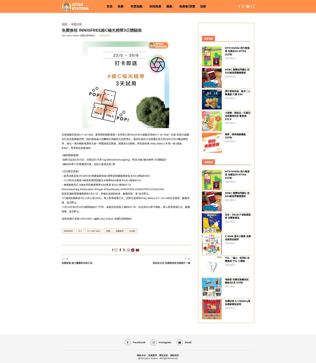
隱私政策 (163, 355)
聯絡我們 (174, 355)
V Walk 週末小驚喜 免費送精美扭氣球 (238, 238)
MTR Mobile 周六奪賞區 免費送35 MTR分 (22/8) (237, 51)
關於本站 (141, 355)
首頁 (110, 6)
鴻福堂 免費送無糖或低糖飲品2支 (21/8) (237, 281)
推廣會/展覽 (187, 6)
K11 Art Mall (94, 231)
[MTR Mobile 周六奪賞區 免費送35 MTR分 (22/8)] (212, 56)
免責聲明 (152, 355)
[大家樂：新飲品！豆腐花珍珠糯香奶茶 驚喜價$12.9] (212, 121)
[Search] (252, 6)
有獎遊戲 (136, 6)
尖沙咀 (132, 231)
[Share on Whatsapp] (128, 250)
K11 (80, 231)
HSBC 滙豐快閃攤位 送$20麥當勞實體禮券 (237, 71)
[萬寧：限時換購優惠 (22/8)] (212, 143)
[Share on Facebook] (120, 250)
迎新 (203, 6)
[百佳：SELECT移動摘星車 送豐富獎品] (212, 223)
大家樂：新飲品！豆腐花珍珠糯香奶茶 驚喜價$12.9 (237, 116)
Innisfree (68, 231)
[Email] (248, 6)
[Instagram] (243, 6)
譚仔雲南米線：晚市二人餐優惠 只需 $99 (237, 93)
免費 (120, 6)
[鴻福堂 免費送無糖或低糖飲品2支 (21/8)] (212, 288)
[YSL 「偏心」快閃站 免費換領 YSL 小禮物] (212, 266)
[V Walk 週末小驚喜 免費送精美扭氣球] (212, 245)
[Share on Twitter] (124, 250)
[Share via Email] (137, 250)
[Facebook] (239, 6)
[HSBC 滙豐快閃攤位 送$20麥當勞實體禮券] (212, 78)
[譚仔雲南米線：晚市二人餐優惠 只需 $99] (212, 99)
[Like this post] (116, 250)
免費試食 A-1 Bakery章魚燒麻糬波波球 (237, 303)
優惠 (169, 6)
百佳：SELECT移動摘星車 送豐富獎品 (238, 216)
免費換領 (120, 231)
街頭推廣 (155, 6)
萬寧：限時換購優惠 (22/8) (235, 136)
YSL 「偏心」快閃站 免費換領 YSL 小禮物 (237, 259)
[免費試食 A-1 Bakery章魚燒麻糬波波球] (212, 309)
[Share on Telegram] (132, 250)
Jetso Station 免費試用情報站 (81, 35)
